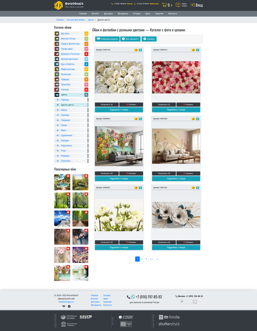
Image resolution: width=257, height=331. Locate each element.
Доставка (108, 13)
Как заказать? (132, 39)
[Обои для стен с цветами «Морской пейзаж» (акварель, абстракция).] (62, 273)
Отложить (132, 104)
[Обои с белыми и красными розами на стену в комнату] (176, 77)
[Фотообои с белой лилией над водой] (80, 273)
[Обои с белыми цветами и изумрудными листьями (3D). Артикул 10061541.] (176, 215)
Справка (151, 39)
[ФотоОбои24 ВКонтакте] (63, 306)
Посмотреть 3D (107, 104)
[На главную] (58, 5)
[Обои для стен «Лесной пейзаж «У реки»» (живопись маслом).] (80, 182)
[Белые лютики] (119, 215)
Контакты (172, 13)
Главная (83, 13)
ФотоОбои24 (74, 3)
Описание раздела (109, 39)
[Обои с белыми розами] (119, 77)
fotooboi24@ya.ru (66, 302)
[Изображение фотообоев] (80, 236)
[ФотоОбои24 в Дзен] (69, 306)
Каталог (95, 13)
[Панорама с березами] (80, 200)
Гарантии (159, 13)
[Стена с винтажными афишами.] (80, 254)
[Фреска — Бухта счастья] (62, 182)
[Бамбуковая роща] (80, 218)
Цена (147, 13)
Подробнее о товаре (119, 109)
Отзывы (136, 13)
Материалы (123, 13)
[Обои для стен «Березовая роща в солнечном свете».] (62, 200)
